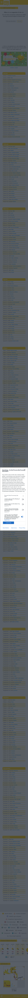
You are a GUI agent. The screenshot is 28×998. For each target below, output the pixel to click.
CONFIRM (8, 522)
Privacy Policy (22, 527)
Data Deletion (6, 527)
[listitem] (14, 496)
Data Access (14, 527)
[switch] (22, 499)
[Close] (25, 470)
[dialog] (14, 499)
